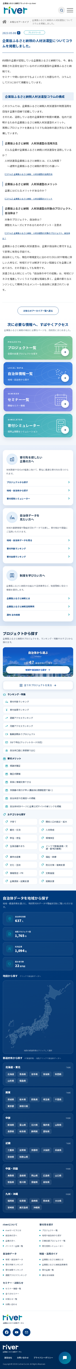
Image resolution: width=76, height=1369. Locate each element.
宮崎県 (11, 1207)
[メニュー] (70, 10)
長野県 (11, 1131)
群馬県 (34, 1099)
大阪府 (46, 1149)
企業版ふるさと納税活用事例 (20, 606)
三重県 (11, 1149)
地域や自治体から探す (52, 1235)
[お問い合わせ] (26, 1332)
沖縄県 (36, 1207)
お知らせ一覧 (11, 1298)
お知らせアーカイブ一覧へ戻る (38, 310)
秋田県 (58, 1074)
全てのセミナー (12, 1293)
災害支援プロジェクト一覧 (53, 1240)
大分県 (58, 1200)
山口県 (58, 1175)
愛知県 (46, 1131)
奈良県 (11, 1156)
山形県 (11, 1080)
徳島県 (11, 1181)
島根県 (22, 1175)
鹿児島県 (23, 1207)
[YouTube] (17, 1332)
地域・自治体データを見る (19, 540)
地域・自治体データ (14, 1259)
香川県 (22, 1181)
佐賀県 (22, 1200)
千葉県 (58, 1099)
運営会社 (8, 1357)
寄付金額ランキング (16, 556)
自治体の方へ (11, 1235)
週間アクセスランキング (16, 1275)
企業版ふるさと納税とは (18, 598)
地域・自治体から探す (17, 490)
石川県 (34, 1124)
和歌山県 (23, 1156)
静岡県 (34, 1131)
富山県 (22, 1124)
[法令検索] (65, 1358)
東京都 (11, 1106)
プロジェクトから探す (17, 482)
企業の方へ (10, 1240)
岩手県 (34, 1074)
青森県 (22, 1074)
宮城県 (46, 1074)
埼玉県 (46, 1099)
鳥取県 (11, 1175)
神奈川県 (23, 1106)
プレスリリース (34, 32)
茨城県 (11, 1099)
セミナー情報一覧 (13, 1288)
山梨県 (58, 1124)
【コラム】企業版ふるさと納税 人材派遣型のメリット (28, 198)
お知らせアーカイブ (19, 21)
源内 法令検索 (13, 614)
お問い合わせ (11, 1304)
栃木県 (22, 1099)
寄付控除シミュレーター (18, 498)
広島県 (46, 1175)
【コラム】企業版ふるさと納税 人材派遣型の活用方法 (28, 174)
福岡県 (11, 1200)
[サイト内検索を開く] (61, 10)
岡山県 (34, 1175)
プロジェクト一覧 (50, 1230)
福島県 (22, 1080)
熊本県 (46, 1200)
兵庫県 (58, 1149)
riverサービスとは (13, 1230)
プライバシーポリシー (43, 1357)
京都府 (34, 1149)
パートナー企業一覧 (14, 1246)
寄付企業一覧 (48, 1269)
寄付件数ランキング (16, 548)
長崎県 (34, 1200)
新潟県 (11, 1124)
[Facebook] (7, 1332)
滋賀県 (22, 1149)
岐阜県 (22, 1131)
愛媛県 (34, 1181)
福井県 (46, 1124)
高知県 (46, 1181)
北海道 (11, 1074)
